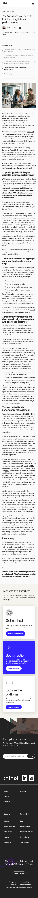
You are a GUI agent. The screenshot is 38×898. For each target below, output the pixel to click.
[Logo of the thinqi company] (6, 3)
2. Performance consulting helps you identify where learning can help (18, 56)
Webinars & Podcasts (26, 832)
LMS (23, 436)
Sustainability (25, 882)
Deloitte (30, 222)
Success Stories (25, 826)
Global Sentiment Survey (10, 207)
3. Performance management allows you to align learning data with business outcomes (20, 62)
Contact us (7, 802)
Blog (21, 821)
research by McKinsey (21, 188)
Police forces (8, 832)
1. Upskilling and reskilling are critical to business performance (19, 50)
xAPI (7, 471)
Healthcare (7, 821)
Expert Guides (24, 842)
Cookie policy (12, 884)
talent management (9, 455)
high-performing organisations (12, 547)
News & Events (24, 837)
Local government (9, 826)
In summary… (8, 74)
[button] (33, 3)
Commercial (7, 842)
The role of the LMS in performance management (15, 68)
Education (7, 837)
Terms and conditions (25, 884)
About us (6, 796)
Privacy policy (12, 882)
